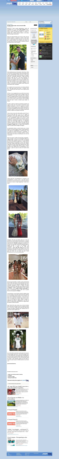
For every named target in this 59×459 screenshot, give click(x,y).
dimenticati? (49, 0)
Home (8, 0)
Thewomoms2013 (10, 26)
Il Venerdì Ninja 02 (12, 419)
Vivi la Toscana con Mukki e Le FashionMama (16, 398)
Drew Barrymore (33, 61)
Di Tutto (32, 59)
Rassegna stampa (27, 453)
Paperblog (12, 3)
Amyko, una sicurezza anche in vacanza (15, 374)
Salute (29, 4)
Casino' (45, 45)
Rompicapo (50, 45)
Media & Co (36, 4)
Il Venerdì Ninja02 (12, 410)
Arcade (41, 45)
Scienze (33, 4)
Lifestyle (41, 4)
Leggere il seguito (18, 414)
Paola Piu (48, 36)
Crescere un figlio (11, 376)
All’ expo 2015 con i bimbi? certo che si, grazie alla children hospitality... (18, 387)
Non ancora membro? (43, 25)
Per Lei (20, 4)
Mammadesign (48, 38)
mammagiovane (49, 34)
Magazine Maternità (11, 21)
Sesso (23, 4)
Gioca (47, 48)
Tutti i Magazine (49, 4)
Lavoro (44, 4)
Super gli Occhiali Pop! (12, 377)
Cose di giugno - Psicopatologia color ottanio (17, 438)
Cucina (26, 4)
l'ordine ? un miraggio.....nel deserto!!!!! (18, 429)
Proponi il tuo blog (42, 26)
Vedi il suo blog (33, 43)
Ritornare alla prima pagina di (14, 380)
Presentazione (18, 453)
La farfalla (10, 375)
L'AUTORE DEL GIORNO (41, 30)
